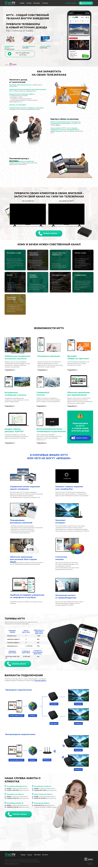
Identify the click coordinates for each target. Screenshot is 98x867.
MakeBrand (90, 864)
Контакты (45, 3)
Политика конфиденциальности (11, 863)
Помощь (29, 3)
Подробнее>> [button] (10, 370)
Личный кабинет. (40, 680)
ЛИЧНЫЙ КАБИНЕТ (71, 3)
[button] (86, 3)
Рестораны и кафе (14, 253)
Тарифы (22, 3)
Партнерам (36, 3)
